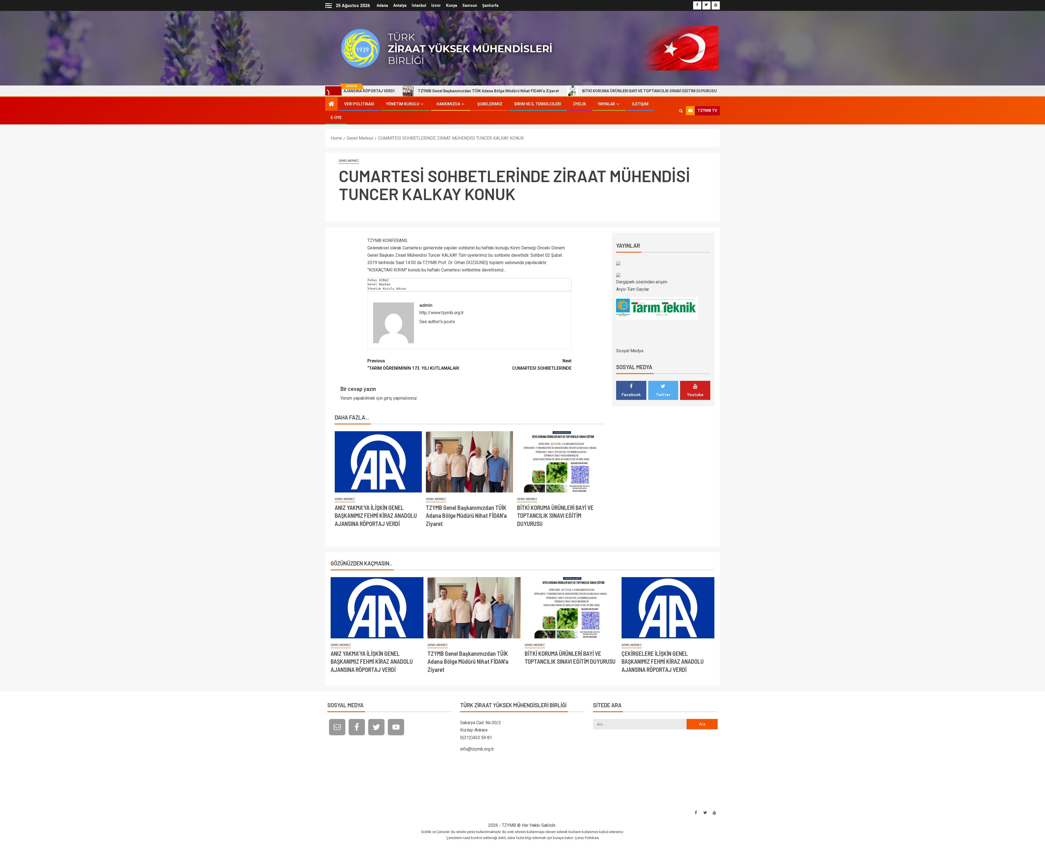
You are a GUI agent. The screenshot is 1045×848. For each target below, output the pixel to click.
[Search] (681, 111)
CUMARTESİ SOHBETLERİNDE (541, 364)
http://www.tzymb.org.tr (441, 312)
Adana (382, 5)
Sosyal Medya (629, 350)
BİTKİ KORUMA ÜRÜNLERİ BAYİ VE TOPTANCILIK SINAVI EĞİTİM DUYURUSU (585, 91)
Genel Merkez (349, 160)
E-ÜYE (336, 117)
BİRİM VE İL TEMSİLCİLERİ (537, 104)
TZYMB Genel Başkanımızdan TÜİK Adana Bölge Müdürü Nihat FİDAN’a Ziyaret (423, 91)
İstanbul (419, 5)
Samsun (469, 5)
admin (425, 305)
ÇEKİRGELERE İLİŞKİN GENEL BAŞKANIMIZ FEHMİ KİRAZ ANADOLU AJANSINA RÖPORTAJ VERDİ (663, 661)
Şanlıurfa (490, 5)
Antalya (400, 5)
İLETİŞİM (640, 104)
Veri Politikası (359, 104)
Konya (451, 5)
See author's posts (437, 321)
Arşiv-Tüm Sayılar (632, 289)
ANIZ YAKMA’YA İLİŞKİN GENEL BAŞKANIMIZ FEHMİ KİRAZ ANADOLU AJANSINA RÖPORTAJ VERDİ (376, 515)
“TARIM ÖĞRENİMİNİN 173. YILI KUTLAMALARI (413, 364)
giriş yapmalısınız (400, 398)
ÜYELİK (579, 104)
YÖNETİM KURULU (402, 104)
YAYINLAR (606, 104)
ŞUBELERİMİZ (489, 104)
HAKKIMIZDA (448, 104)
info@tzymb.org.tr (477, 749)
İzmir (436, 5)
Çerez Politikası (587, 838)
